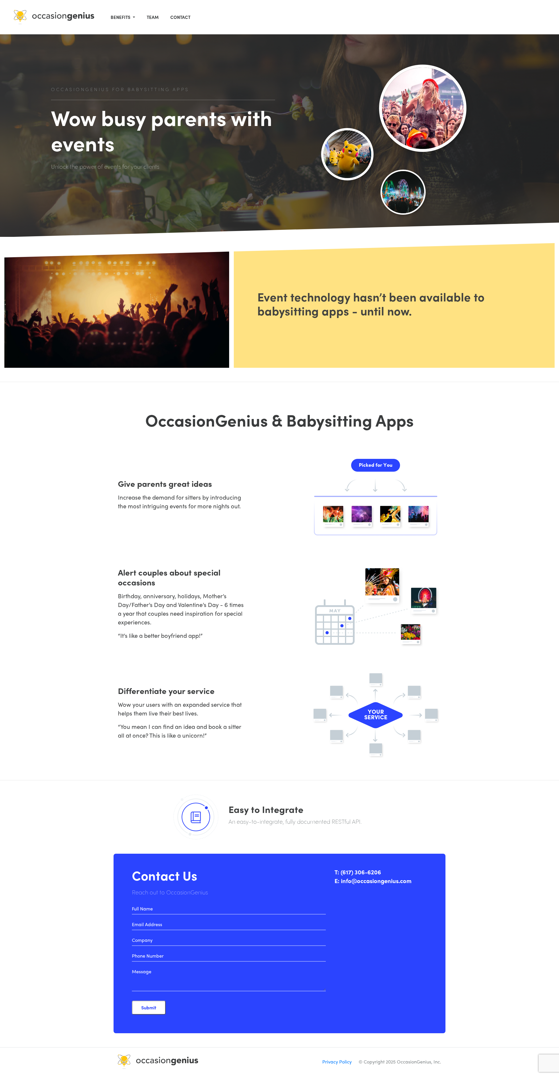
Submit (148, 1007)
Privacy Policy (337, 1061)
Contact (180, 17)
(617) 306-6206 (361, 872)
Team (153, 17)
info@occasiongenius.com (376, 880)
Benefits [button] (121, 17)
